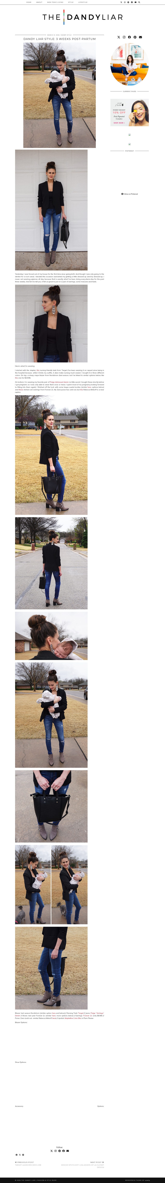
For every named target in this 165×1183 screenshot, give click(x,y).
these (21, 390)
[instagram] (124, 37)
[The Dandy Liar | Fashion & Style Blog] (82, 14)
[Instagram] (125, 2)
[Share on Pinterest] (23, 1155)
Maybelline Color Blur (73, 1018)
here (89, 387)
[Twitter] (121, 2)
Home (28, 2)
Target (80, 1013)
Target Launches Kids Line (28, 1163)
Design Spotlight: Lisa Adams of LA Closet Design (82, 1164)
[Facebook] (132, 2)
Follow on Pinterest (130, 194)
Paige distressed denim (59, 382)
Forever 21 (87, 1016)
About (39, 2)
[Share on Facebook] (16, 1155)
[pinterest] (135, 37)
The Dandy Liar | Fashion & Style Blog (39, 1180)
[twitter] (118, 37)
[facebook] (129, 37)
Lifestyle (82, 2)
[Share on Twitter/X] (20, 1155)
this (38, 370)
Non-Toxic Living (55, 2)
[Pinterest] (128, 2)
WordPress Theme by (137, 1180)
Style (71, 2)
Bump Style (66, 35)
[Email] (136, 2)
